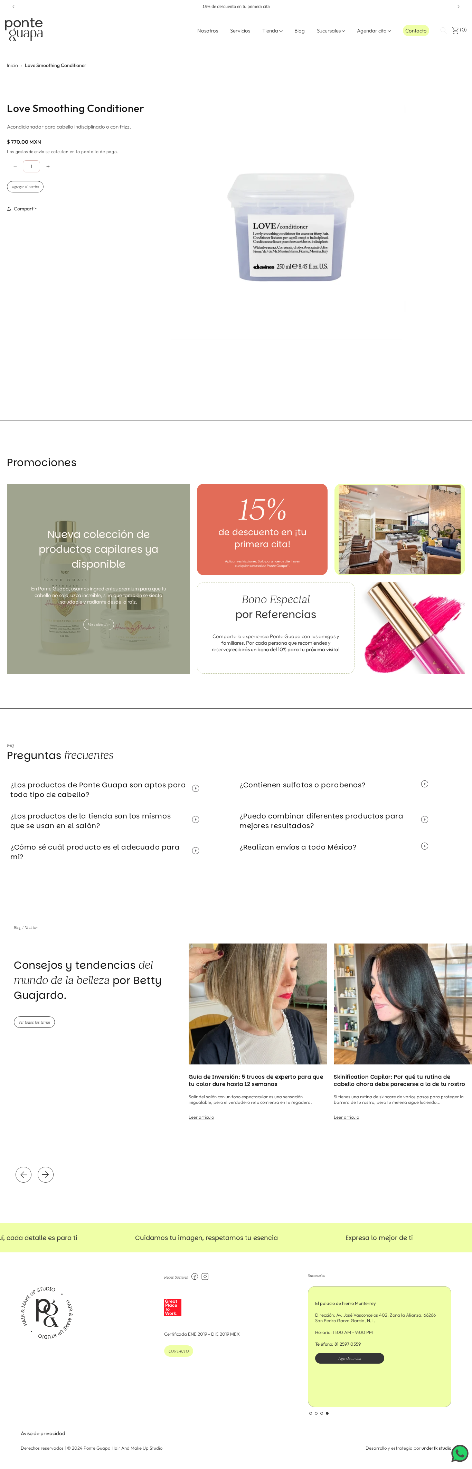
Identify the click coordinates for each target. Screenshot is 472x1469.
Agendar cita (372, 30)
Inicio (12, 65)
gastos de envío (30, 151)
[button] (443, 30)
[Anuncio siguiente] (458, 6)
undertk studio (436, 1448)
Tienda (270, 30)
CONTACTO (179, 1351)
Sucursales (329, 30)
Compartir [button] (25, 209)
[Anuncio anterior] (13, 6)
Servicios (240, 30)
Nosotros (207, 30)
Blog (299, 30)
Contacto (416, 30)
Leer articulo (201, 1117)
